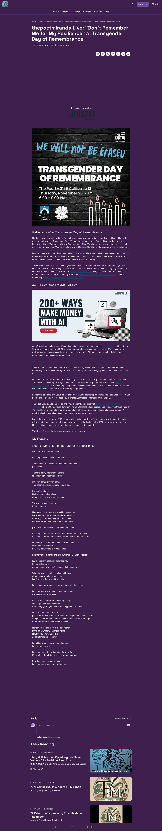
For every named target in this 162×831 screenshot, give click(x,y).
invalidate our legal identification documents (64, 278)
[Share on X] (108, 54)
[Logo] (5, 4)
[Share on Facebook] (103, 54)
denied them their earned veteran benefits (97, 275)
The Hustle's (108, 346)
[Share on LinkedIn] (118, 54)
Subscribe (46, 737)
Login (38, 737)
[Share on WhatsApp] (128, 54)
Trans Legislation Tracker (80, 271)
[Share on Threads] (113, 54)
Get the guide (38, 361)
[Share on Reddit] (123, 54)
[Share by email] (98, 54)
